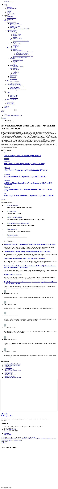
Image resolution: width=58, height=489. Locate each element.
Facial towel (16, 45)
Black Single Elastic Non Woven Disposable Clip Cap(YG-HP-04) (29, 195)
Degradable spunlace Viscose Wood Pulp (19, 28)
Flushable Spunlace (14, 23)
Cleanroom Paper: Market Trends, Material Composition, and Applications (27, 251)
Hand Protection (13, 68)
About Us (6, 5)
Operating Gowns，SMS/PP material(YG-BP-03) (19, 231)
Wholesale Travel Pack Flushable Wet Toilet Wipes (19, 207)
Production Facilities (11, 8)
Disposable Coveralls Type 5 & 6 (13, 377)
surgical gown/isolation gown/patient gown (23, 56)
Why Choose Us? (11, 14)
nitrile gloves (16, 69)
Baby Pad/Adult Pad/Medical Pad (21, 41)
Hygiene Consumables (12, 30)
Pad (10, 39)
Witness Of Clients (11, 99)
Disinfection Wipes (17, 38)
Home (5, 4)
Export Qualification (11, 18)
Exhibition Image (14, 98)
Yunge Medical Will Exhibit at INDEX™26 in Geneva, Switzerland (24, 258)
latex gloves (15, 70)
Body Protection (13, 49)
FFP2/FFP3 (15, 61)
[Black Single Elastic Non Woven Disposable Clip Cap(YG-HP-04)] (5, 193)
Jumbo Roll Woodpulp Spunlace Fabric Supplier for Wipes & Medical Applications (29, 244)
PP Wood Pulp (13, 27)
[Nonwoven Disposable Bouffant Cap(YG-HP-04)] (4, 153)
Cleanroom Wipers (14, 87)
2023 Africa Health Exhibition (13, 275)
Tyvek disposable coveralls (22, 54)
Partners (8, 12)
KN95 (14, 62)
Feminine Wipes (16, 35)
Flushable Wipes (17, 34)
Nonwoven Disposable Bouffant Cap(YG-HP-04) (22, 156)
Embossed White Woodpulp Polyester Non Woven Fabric (21, 225)
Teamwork (9, 9)
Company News (10, 102)
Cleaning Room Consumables (14, 84)
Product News (10, 103)
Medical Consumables (12, 47)
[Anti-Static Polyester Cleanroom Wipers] (12, 235)
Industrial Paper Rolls (15, 88)
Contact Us (6, 107)
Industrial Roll (39, 438)
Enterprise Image (14, 95)
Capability (9, 11)
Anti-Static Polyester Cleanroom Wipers (17, 237)
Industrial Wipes (17, 440)
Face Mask (12, 58)
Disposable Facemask (15, 83)
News (5, 100)
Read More (6, 159)
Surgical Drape (13, 79)
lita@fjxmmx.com (11, 429)
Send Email (3, 442)
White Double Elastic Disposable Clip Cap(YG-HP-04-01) (26, 170)
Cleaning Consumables (15, 43)
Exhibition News (11, 104)
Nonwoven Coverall (9, 376)
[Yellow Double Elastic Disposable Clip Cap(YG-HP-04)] (7, 174)
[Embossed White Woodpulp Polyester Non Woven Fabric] (18, 223)
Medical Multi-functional (16, 24)
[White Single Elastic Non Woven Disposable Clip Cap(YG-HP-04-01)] (7, 187)
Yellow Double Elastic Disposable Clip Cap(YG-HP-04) (25, 176)
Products (6, 20)
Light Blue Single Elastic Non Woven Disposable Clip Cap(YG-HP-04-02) (28, 183)
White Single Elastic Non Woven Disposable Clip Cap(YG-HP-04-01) (28, 190)
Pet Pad (14, 42)
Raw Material (13, 76)
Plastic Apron (8, 366)
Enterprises (9, 7)
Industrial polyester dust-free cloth (19, 438)
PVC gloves (16, 72)
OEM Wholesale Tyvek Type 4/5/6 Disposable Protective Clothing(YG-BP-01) (26, 219)
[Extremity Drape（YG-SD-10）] (11, 211)
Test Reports (10, 19)
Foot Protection (13, 65)
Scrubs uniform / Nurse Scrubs (20, 57)
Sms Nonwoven (8, 373)
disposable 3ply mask (18, 60)
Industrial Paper (31, 438)
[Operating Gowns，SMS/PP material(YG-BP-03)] (12, 229)
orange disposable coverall (22, 53)
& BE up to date (7, 415)
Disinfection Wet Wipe (10, 374)
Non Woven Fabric (11, 22)
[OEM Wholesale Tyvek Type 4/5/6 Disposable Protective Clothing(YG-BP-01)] (14, 217)
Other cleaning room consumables (18, 89)
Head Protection (13, 75)
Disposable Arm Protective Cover (13, 370)
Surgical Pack (13, 77)
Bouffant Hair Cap (9, 369)
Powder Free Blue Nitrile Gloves (12, 364)
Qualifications (10, 16)
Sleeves (14, 73)
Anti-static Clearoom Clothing (17, 85)
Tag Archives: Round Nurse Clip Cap (13, 115)
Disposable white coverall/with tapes (24, 52)
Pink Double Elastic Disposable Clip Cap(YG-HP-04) (24, 164)
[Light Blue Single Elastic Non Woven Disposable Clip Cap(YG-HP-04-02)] (7, 180)
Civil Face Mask (9, 372)
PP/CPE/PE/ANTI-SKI (18, 66)
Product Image (13, 96)
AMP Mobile (32, 437)
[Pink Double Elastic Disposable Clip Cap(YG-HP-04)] (7, 161)
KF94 (14, 64)
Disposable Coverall (14, 81)
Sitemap (26, 437)
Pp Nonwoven (8, 368)
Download (6, 106)
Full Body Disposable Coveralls (12, 365)
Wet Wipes (12, 31)
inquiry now (3, 420)
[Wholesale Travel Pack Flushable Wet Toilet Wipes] (12, 205)
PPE (8, 80)
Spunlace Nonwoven (6, 438)
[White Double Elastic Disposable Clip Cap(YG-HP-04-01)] (7, 168)
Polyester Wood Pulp (15, 26)
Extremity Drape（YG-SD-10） (15, 213)
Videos (8, 92)
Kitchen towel (16, 46)
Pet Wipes (15, 37)
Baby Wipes (16, 33)
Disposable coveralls (18, 50)
